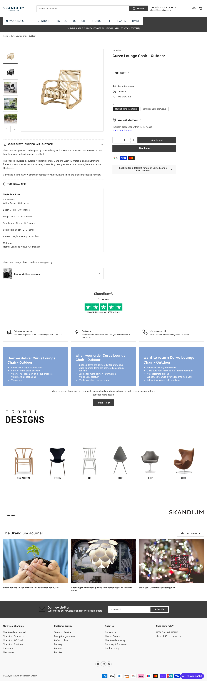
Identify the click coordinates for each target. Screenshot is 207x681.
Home (5, 36)
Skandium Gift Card (13, 640)
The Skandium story (115, 640)
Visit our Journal (189, 533)
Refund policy (61, 640)
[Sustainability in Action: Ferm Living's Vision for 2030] (35, 561)
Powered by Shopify (28, 676)
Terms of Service (62, 632)
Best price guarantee (64, 636)
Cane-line (117, 50)
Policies (58, 652)
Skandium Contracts (13, 636)
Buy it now (144, 148)
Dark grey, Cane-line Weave (154, 109)
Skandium (14, 676)
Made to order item (122, 130)
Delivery (58, 644)
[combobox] (92, 8)
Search (140, 8)
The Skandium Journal (14, 632)
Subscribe (159, 609)
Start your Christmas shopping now (157, 587)
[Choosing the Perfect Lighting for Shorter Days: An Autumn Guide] (103, 561)
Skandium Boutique (13, 644)
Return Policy (103, 402)
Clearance (8, 648)
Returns (58, 648)
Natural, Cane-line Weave (126, 109)
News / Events (112, 636)
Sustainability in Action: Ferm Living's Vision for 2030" (31, 587)
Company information (116, 644)
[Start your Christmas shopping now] (171, 561)
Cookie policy (112, 648)
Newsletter (8, 652)
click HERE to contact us (168, 636)
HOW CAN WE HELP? (167, 632)
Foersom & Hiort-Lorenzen (27, 274)
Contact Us (110, 632)
